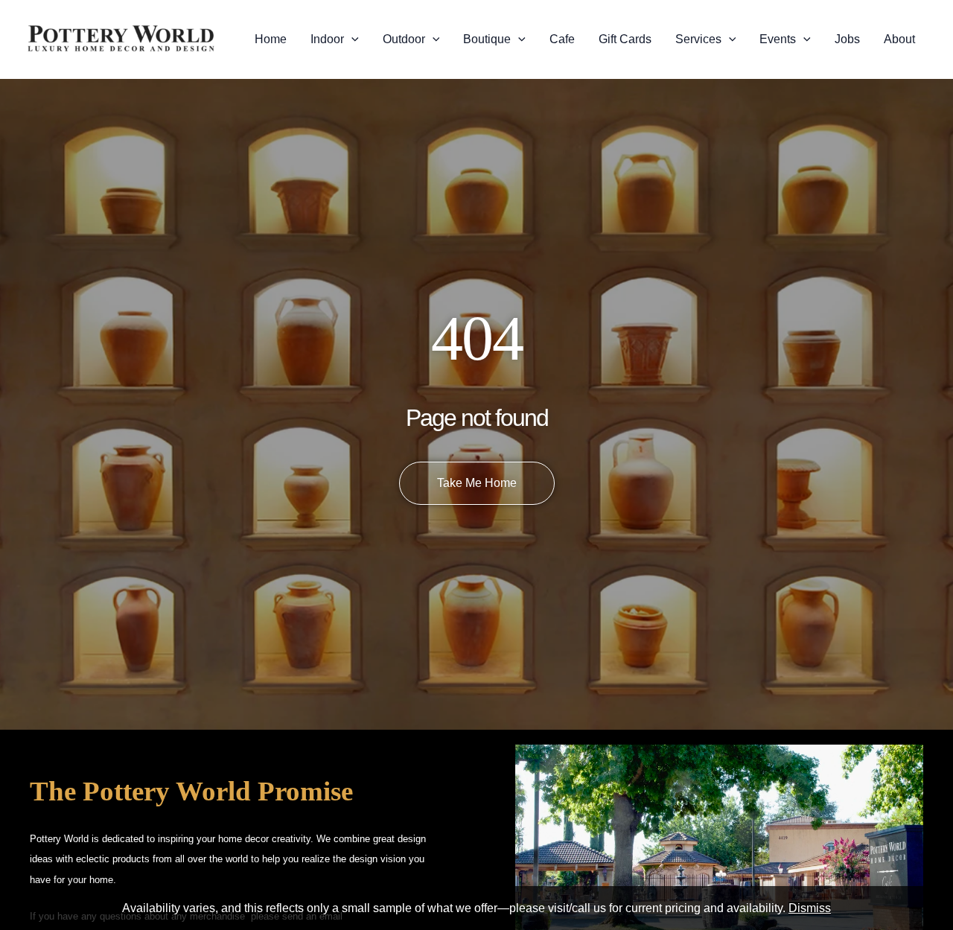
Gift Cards (625, 39)
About (899, 39)
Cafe (562, 39)
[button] (351, 39)
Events (777, 39)
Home (271, 39)
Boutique (487, 39)
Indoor (327, 39)
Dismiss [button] (809, 908)
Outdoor (404, 39)
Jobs (847, 39)
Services (698, 39)
